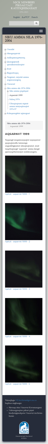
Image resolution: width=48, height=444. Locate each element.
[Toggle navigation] (41, 31)
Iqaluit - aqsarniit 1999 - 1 (17, 194)
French (35, 17)
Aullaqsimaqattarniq (16, 58)
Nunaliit (10, 50)
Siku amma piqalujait (18, 91)
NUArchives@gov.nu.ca (26, 400)
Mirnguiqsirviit (13, 54)
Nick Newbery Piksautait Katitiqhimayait (24, 7)
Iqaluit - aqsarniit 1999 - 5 (17, 384)
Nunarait (11, 84)
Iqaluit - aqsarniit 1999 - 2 (17, 241)
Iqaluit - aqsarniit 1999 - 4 (17, 336)
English (16, 17)
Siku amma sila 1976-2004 (18, 88)
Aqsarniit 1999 (16, 95)
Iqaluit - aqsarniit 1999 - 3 (17, 289)
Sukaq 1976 (14, 99)
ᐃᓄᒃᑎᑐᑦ (26, 17)
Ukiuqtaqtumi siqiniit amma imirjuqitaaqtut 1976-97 (19, 106)
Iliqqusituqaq (12, 73)
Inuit (9, 69)
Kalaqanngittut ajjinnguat (18, 114)
